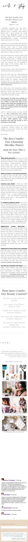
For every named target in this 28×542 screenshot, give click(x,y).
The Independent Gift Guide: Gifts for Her (14, 432)
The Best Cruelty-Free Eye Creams (14, 299)
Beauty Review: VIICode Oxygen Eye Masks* (14, 397)
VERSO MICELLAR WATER (8, 158)
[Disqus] (14, 455)
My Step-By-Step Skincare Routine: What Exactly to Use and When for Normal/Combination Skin (14, 414)
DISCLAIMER (4, 530)
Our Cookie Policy (18, 536)
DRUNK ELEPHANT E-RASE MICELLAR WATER (13, 173)
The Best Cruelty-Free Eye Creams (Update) (14, 380)
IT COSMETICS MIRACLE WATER (10, 202)
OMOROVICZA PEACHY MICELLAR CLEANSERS (14, 248)
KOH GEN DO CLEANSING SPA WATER (12, 265)
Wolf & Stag (14, 6)
